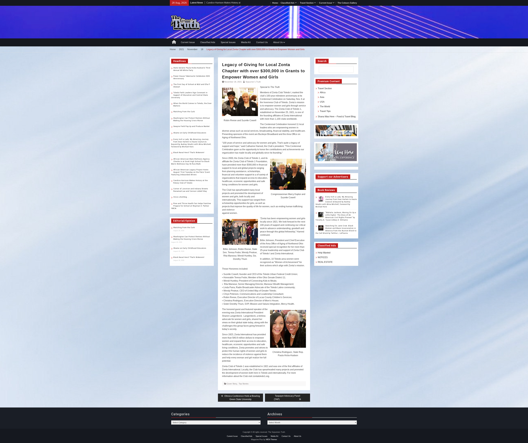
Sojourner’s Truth (253, 82)
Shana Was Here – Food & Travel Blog (337, 116)
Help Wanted (324, 253)
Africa (322, 92)
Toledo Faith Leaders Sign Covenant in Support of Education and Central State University (189, 95)
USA (322, 102)
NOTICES (323, 257)
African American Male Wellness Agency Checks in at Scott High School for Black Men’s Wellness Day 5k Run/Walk (190, 161)
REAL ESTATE (325, 262)
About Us (278, 42)
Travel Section (307, 3)
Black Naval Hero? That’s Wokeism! (188, 152)
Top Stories (243, 384)
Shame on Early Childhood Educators (189, 133)
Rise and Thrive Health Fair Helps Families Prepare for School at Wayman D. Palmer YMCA (191, 206)
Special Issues (228, 42)
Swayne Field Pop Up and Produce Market (191, 126)
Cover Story (232, 384)
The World (325, 106)
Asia (322, 97)
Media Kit (246, 42)
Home (275, 3)
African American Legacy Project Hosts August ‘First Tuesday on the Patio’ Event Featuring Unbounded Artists (190, 172)
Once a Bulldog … (181, 197)
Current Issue (325, 3)
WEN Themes (271, 439)
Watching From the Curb (184, 112)
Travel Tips (325, 111)
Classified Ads (287, 3)
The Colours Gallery (347, 3)
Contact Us (262, 42)
